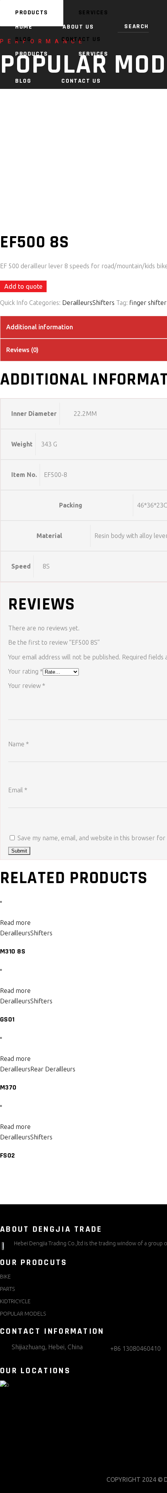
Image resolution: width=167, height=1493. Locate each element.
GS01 (7, 1019)
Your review (26, 685)
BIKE (5, 1276)
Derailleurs (77, 302)
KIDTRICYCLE (15, 1301)
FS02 (7, 1155)
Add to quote (23, 286)
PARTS (7, 1289)
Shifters (103, 302)
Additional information (39, 326)
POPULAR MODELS (23, 1314)
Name (18, 744)
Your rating (25, 671)
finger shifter (148, 302)
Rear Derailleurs (52, 1069)
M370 (8, 1087)
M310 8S (12, 951)
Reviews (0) (22, 349)
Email (17, 790)
